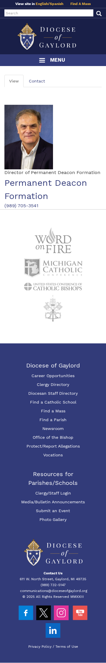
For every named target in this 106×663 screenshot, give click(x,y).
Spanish (56, 4)
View (14, 81)
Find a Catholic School (53, 402)
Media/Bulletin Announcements (53, 502)
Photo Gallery (53, 519)
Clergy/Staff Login (53, 493)
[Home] (53, 36)
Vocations (53, 455)
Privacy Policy (40, 647)
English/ (43, 4)
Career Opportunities (53, 375)
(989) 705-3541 (21, 205)
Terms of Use (66, 647)
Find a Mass (53, 411)
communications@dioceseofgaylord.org (53, 591)
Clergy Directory (53, 384)
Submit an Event (53, 510)
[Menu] (41, 61)
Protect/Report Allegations (53, 446)
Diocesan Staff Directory (53, 393)
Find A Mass (80, 4)
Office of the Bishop (53, 437)
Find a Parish (53, 419)
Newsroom (53, 428)
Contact (37, 81)
